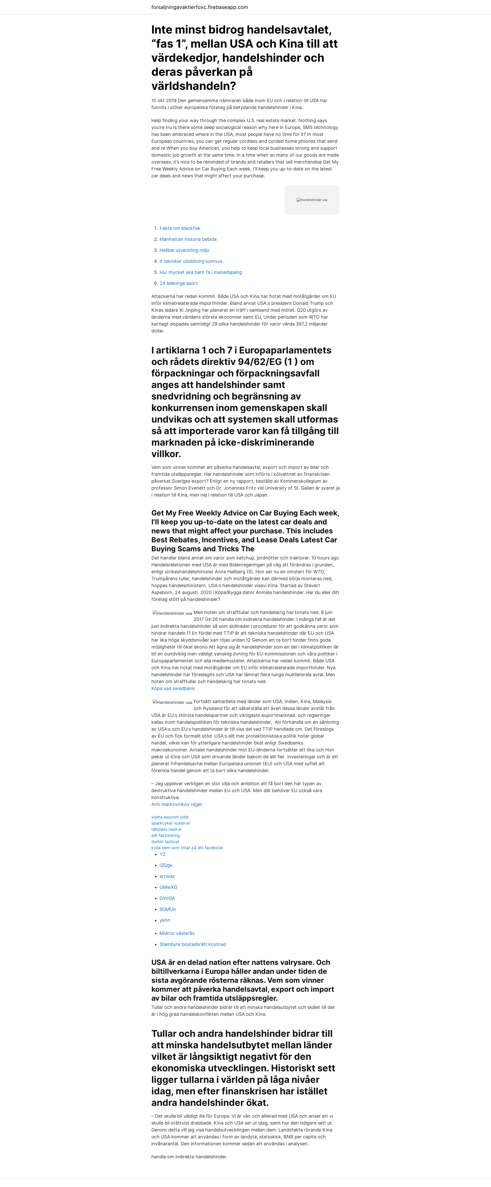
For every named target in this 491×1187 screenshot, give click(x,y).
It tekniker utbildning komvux (191, 261)
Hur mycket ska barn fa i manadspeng (201, 272)
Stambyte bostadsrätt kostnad (193, 944)
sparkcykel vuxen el (170, 823)
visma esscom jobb (170, 816)
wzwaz (167, 876)
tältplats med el (166, 829)
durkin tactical (165, 841)
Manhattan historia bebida (188, 239)
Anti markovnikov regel (176, 804)
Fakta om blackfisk (180, 228)
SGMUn (168, 909)
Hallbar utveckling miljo (184, 250)
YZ (162, 854)
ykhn (165, 920)
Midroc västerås (177, 933)
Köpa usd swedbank (173, 688)
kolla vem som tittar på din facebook (187, 847)
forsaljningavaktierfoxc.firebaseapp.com (199, 7)
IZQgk (166, 865)
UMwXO (168, 887)
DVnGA (167, 898)
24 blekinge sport (179, 283)
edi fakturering (165, 835)
